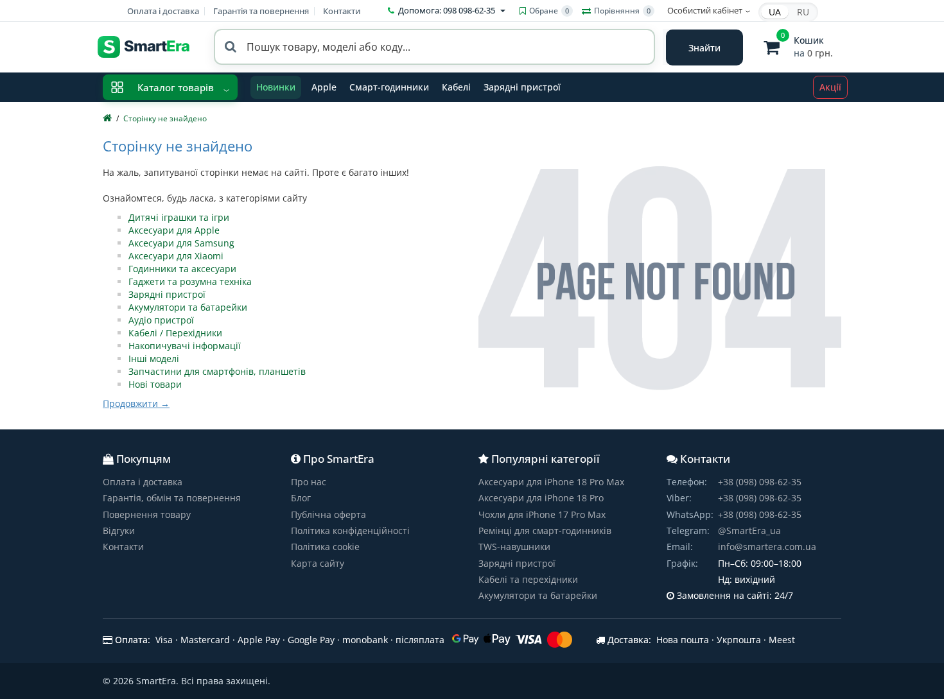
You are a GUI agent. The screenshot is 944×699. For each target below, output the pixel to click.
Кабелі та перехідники (528, 579)
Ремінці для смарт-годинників (544, 530)
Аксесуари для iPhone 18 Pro (541, 498)
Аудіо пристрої (161, 320)
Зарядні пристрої (522, 87)
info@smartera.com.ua (767, 546)
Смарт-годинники (389, 87)
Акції (830, 87)
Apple (324, 87)
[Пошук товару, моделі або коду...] (704, 47)
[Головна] (107, 118)
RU (803, 12)
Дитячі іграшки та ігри (178, 217)
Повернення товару (147, 514)
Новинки (275, 87)
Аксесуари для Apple (174, 230)
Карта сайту (317, 563)
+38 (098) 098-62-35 (759, 482)
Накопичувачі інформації (184, 346)
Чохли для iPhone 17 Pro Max (542, 514)
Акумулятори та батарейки (187, 307)
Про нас (308, 482)
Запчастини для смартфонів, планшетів (217, 371)
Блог (301, 498)
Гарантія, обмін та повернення (172, 498)
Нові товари (155, 384)
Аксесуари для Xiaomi (175, 256)
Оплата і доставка (163, 11)
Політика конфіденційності (350, 530)
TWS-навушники (514, 546)
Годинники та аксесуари (182, 269)
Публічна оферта (328, 514)
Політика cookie (325, 546)
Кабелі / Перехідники (175, 333)
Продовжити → (136, 403)
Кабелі (456, 87)
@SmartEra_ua (749, 530)
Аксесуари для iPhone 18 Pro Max (551, 482)
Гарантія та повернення (261, 11)
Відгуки (119, 530)
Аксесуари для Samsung (181, 243)
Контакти (342, 11)
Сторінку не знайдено (165, 118)
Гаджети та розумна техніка (190, 281)
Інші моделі (153, 358)
